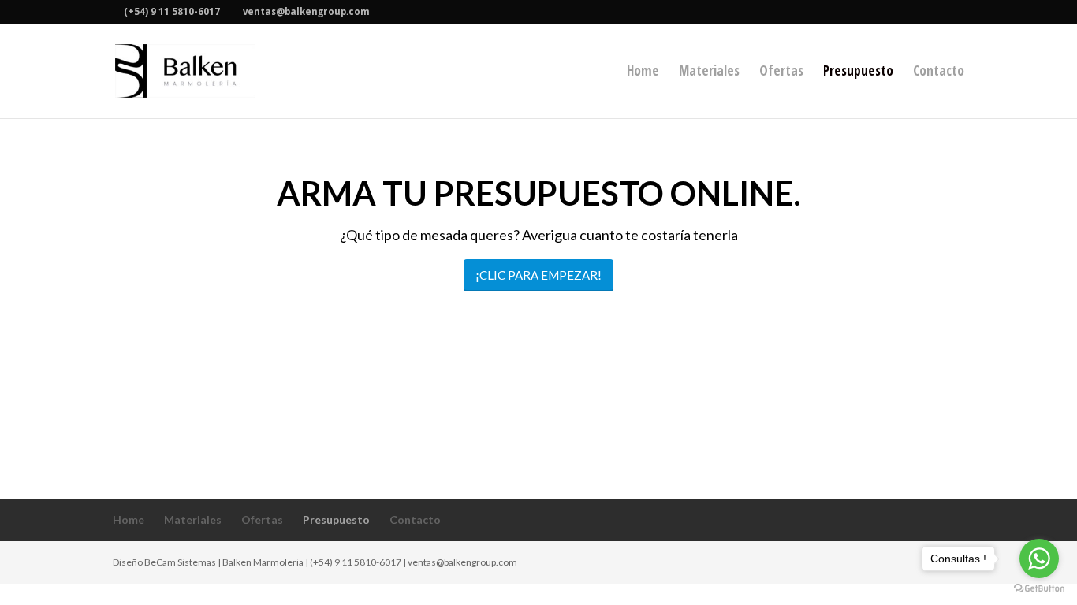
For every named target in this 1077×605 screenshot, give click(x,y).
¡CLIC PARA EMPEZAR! (538, 275)
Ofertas (781, 72)
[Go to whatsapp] (1039, 558)
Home (643, 72)
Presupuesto (858, 72)
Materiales (709, 72)
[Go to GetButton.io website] (1039, 589)
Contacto (938, 72)
